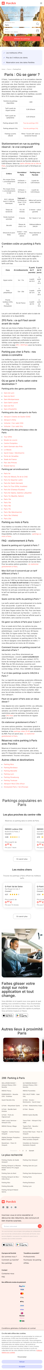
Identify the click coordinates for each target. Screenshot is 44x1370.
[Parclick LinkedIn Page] (7, 1207)
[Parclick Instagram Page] (3, 1207)
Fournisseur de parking (32, 1260)
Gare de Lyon (9, 393)
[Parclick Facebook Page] (11, 1207)
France (9, 69)
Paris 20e (7, 519)
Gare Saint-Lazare (11, 403)
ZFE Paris (9, 716)
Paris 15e (7, 502)
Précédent (13, 1150)
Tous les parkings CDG (30, 123)
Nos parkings (7, 1263)
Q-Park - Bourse (28, 1109)
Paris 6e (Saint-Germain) (13, 483)
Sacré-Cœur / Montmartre (14, 453)
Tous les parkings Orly (30, 128)
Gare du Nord (9, 396)
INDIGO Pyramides (29, 1091)
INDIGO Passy (6, 1091)
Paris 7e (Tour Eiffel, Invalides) (15, 486)
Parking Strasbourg (11, 777)
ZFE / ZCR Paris (22, 345)
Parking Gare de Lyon (30, 1165)
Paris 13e (7, 499)
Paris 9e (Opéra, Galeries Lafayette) (18, 493)
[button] (22, 24)
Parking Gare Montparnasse (32, 1173)
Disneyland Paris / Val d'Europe (16, 787)
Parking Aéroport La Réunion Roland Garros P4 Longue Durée (11, 1167)
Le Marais (7, 450)
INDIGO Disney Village (9, 1126)
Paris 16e (7, 506)
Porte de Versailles (11, 456)
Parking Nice (9, 764)
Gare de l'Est (9, 406)
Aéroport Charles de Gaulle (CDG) (17, 417)
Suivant (31, 1150)
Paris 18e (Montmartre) (13, 512)
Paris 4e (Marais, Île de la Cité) (16, 477)
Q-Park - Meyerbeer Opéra (11, 1105)
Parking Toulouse (10, 780)
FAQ (3, 1277)
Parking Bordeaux (11, 768)
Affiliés (26, 1263)
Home (3, 69)
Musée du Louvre (10, 440)
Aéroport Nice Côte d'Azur (14, 784)
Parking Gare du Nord (9, 1173)
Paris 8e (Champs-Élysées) (14, 490)
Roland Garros (9, 466)
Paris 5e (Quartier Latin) (13, 480)
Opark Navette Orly (8, 1100)
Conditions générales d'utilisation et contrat (19, 1328)
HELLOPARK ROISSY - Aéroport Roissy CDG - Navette (9, 1085)
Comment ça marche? (10, 1260)
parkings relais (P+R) (22, 731)
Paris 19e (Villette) (11, 515)
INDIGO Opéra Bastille (30, 1115)
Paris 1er (7, 473)
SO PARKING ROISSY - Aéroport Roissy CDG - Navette (30, 1085)
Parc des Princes (10, 463)
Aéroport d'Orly (10, 420)
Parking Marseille (10, 771)
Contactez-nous (8, 1274)
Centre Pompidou (10, 443)
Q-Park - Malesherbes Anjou (32, 1105)
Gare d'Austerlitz (10, 409)
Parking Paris (17, 69)
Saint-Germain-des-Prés (13, 446)
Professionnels (29, 1257)
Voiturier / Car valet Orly (13, 426)
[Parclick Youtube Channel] (15, 1207)
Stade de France (10, 459)
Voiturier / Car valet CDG (13, 423)
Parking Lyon (9, 774)
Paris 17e (7, 509)
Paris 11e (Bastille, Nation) (14, 496)
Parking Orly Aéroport (30, 1160)
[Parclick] (9, 3)
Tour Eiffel (8, 437)
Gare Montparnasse (11, 399)
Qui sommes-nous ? (9, 1257)
